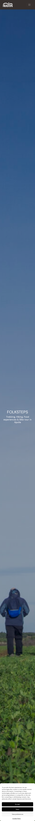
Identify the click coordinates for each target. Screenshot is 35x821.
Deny (17, 809)
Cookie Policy (16, 818)
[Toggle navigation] (29, 5)
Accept (17, 804)
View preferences (17, 814)
